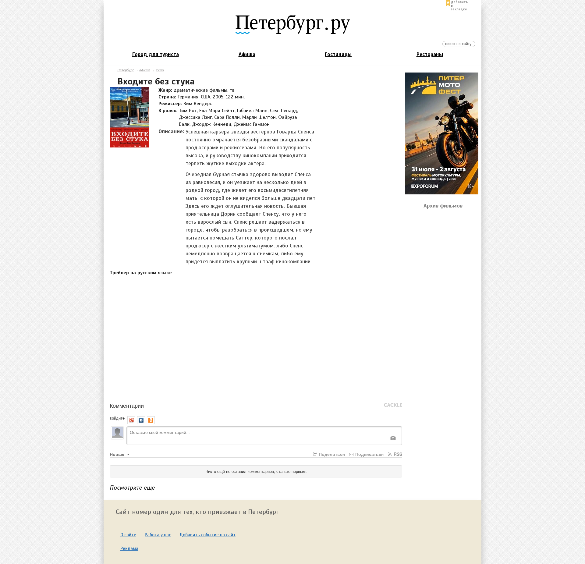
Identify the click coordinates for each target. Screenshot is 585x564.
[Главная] (292, 24)
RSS (397, 454)
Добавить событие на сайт (207, 534)
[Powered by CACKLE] (393, 405)
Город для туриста (155, 54)
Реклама (129, 548)
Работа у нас (158, 534)
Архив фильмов (443, 205)
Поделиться (331, 454)
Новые (118, 454)
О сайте (128, 534)
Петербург (125, 70)
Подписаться (369, 454)
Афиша (247, 54)
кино (160, 70)
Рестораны (430, 54)
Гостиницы (338, 54)
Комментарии (127, 405)
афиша (144, 70)
